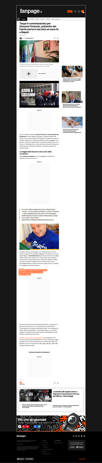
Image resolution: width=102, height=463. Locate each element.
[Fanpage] (21, 436)
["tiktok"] (19, 426)
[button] (57, 38)
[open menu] (18, 19)
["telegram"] (39, 426)
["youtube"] (27, 426)
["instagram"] (23, 426)
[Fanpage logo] (29, 11)
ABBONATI (70, 11)
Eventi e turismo (55, 19)
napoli (24, 19)
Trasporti (48, 19)
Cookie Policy (45, 447)
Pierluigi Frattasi (29, 38)
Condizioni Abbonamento (47, 449)
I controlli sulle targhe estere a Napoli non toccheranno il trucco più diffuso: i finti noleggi (66, 394)
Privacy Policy (45, 444)
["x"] (31, 426)
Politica (37, 19)
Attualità (31, 19)
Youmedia (44, 440)
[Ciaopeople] (82, 459)
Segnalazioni (45, 442)
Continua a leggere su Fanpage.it (39, 352)
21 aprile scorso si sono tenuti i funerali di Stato (32, 337)
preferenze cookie (46, 453)
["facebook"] (35, 426)
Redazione (44, 451)
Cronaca (42, 19)
